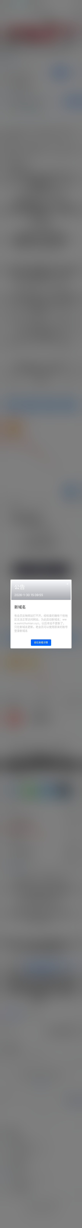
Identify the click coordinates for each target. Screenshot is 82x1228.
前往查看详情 (41, 642)
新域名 (20, 607)
